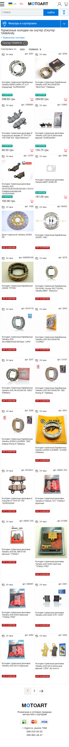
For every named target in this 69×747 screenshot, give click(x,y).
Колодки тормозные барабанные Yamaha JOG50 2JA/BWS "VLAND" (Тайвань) (51, 450)
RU (21, 4)
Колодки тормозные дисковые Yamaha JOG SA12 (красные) (16, 665)
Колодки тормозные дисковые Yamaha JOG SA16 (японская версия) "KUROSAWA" (49, 135)
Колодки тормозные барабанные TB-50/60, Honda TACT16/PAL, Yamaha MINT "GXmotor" (50, 288)
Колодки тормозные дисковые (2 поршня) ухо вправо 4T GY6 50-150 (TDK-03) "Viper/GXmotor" (17, 135)
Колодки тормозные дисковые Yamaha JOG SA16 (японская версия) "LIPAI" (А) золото (49, 666)
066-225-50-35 (35, 732)
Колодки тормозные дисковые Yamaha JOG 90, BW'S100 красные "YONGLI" (16, 552)
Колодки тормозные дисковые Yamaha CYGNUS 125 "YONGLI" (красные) (50, 501)
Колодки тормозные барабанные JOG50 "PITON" (17, 287)
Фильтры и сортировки (22, 23)
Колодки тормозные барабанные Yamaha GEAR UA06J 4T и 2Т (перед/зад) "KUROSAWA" (17, 84)
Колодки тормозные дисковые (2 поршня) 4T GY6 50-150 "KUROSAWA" (17, 501)
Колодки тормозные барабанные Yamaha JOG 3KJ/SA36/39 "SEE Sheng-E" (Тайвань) (50, 390)
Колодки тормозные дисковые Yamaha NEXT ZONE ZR (49, 181)
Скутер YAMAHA (12, 43)
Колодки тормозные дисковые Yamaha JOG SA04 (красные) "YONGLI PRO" (16, 615)
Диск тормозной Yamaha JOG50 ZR (17, 236)
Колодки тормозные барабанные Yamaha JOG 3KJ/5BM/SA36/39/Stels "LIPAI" (17, 339)
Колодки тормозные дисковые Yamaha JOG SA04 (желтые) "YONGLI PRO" (49, 564)
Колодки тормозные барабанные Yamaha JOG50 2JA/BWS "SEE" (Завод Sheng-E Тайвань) (17, 441)
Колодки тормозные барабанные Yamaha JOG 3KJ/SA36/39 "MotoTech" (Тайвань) (50, 84)
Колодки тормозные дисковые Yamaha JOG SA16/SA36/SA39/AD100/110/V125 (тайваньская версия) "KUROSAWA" (18, 189)
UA (14, 4)
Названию (33, 49)
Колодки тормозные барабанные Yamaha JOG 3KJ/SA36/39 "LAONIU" (50, 339)
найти (51, 12)
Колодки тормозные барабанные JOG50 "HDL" (50, 236)
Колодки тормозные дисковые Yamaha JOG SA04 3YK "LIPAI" (49, 614)
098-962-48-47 (35, 735)
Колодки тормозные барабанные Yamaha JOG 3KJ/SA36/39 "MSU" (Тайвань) (17, 390)
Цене (22, 49)
